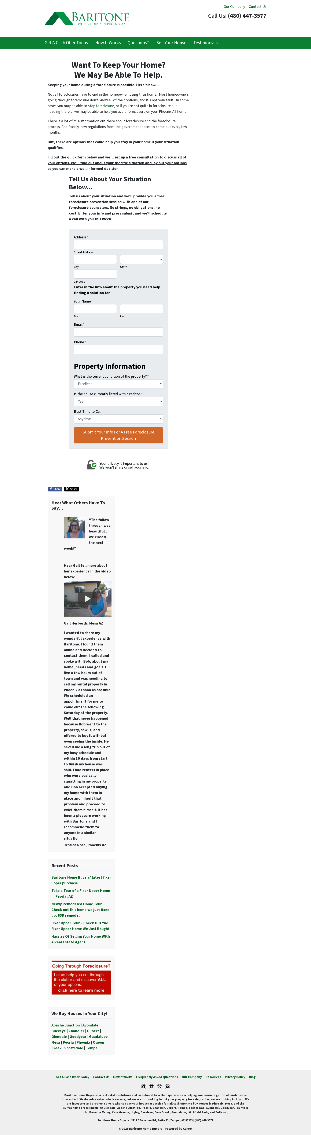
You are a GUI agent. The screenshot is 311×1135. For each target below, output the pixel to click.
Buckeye (58, 1031)
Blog (252, 1077)
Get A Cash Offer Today (66, 43)
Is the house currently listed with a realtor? (109, 394)
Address (81, 237)
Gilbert (93, 1031)
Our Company (234, 6)
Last (123, 316)
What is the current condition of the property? (111, 376)
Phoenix (83, 1042)
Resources (213, 1077)
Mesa (55, 1042)
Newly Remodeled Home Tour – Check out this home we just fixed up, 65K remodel (80, 909)
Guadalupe (98, 1036)
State (123, 267)
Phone (80, 342)
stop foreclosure (101, 106)
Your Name (83, 301)
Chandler (76, 1031)
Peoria (68, 1042)
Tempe (92, 1048)
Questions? (138, 43)
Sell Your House (171, 43)
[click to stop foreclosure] (81, 978)
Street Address (84, 252)
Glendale (59, 1036)
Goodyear (78, 1036)
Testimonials (205, 43)
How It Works (108, 43)
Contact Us (258, 6)
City (76, 267)
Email (79, 324)
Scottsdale (73, 1048)
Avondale (90, 1025)
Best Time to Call (87, 411)
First (77, 316)
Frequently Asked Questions (157, 1077)
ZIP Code (79, 281)
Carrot (188, 1128)
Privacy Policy (235, 1077)
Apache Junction (65, 1025)
